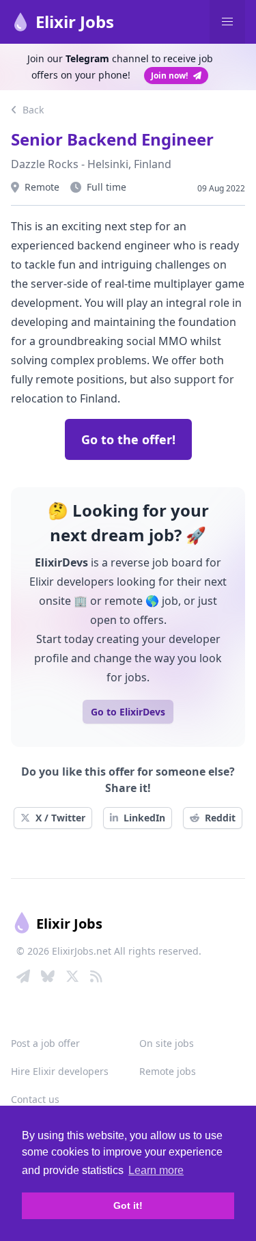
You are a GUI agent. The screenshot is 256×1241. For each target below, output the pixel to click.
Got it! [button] (128, 1205)
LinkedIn (144, 817)
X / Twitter (60, 817)
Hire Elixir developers (60, 1071)
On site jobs (166, 1043)
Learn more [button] (156, 1170)
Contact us (35, 1099)
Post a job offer (45, 1043)
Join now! (169, 75)
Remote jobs (167, 1071)
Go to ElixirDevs (128, 711)
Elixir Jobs (74, 21)
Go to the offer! (128, 439)
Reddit (220, 817)
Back (32, 109)
